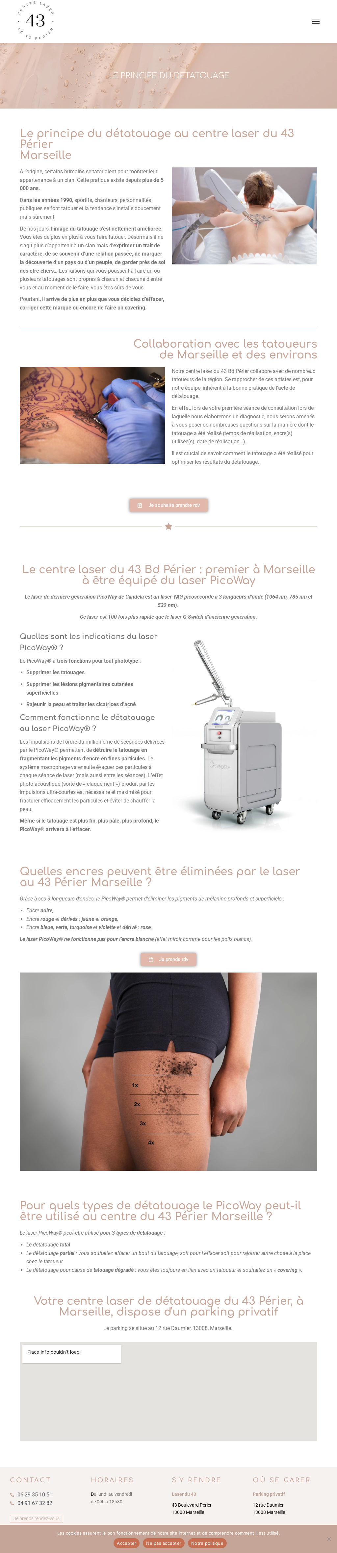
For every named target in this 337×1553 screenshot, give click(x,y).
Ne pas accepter (163, 1543)
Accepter (126, 1543)
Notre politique (207, 1543)
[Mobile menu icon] (316, 21)
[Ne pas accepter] (328, 1539)
